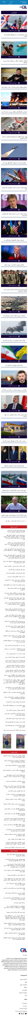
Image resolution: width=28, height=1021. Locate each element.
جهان (26, 982)
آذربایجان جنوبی (23, 979)
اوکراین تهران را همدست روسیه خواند (14, 265)
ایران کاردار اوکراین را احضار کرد (14, 365)
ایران (26, 995)
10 (12, 521)
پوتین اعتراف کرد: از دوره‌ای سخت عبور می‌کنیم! (14, 515)
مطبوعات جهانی (23, 984)
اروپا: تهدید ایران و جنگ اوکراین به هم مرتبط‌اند (14, 490)
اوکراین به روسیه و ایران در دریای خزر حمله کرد (14, 390)
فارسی (11, 2)
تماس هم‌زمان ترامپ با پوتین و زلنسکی (14, 465)
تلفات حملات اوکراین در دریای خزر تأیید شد (14, 340)
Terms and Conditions (21, 1011)
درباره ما (25, 1006)
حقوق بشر (24, 990)
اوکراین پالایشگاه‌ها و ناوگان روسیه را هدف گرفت (14, 112)
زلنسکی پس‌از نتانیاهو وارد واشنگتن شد (14, 240)
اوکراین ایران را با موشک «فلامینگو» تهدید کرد (14, 163)
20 (9, 521)
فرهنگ (25, 987)
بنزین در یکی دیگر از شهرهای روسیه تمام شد (14, 441)
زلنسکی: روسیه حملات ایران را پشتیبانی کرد (14, 315)
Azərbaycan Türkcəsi (23, 2)
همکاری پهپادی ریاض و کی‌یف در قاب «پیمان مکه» (14, 87)
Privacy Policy (23, 1008)
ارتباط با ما (24, 1003)
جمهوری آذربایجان (23, 992)
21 (6, 521)
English (3, 2)
